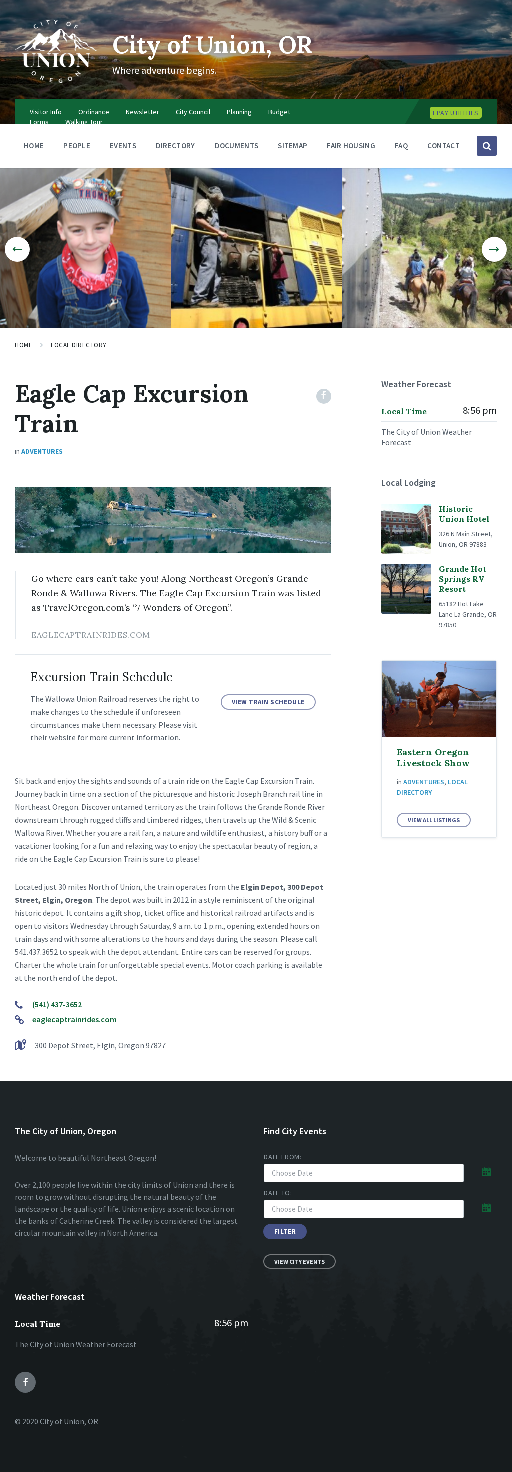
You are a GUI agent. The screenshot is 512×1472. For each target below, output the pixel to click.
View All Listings (434, 820)
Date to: (278, 1192)
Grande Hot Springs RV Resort (462, 579)
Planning (239, 111)
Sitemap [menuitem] (293, 145)
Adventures (42, 451)
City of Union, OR (212, 44)
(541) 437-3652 (57, 1004)
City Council (193, 111)
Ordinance (94, 111)
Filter (285, 1231)
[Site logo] (56, 80)
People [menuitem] (77, 145)
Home (23, 345)
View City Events (299, 1261)
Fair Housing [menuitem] (351, 145)
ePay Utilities (456, 112)
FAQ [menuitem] (401, 145)
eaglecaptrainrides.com (74, 1019)
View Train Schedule (268, 702)
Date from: (283, 1156)
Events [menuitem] (123, 145)
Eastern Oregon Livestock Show (433, 757)
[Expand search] (487, 146)
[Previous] (17, 249)
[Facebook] (324, 396)
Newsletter (143, 111)
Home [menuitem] (34, 145)
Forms (39, 121)
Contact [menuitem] (444, 145)
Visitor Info (46, 111)
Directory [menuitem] (176, 145)
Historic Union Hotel (464, 514)
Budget (279, 111)
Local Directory (79, 345)
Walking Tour (84, 121)
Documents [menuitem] (237, 145)
